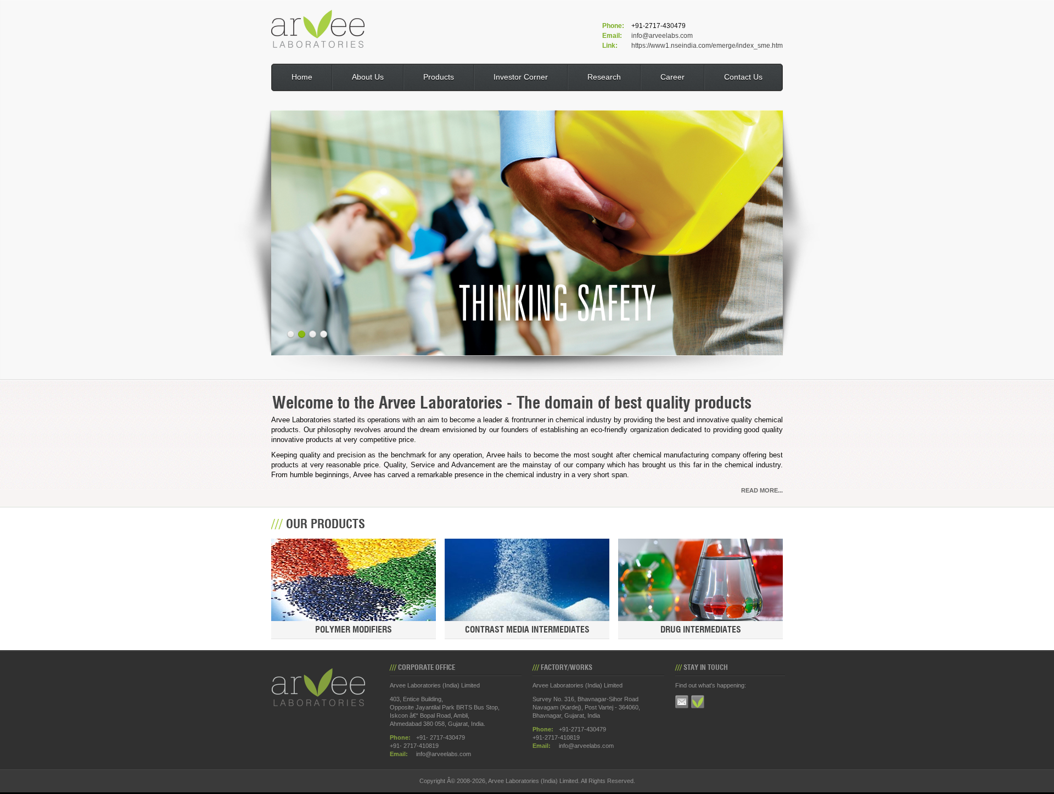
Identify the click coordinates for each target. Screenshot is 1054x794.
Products (438, 76)
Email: (612, 36)
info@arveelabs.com (662, 36)
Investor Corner (521, 76)
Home (301, 76)
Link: (610, 45)
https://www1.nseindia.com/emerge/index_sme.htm (707, 45)
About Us (368, 76)
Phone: (613, 26)
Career (672, 76)
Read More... (762, 490)
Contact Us (743, 76)
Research (604, 76)
